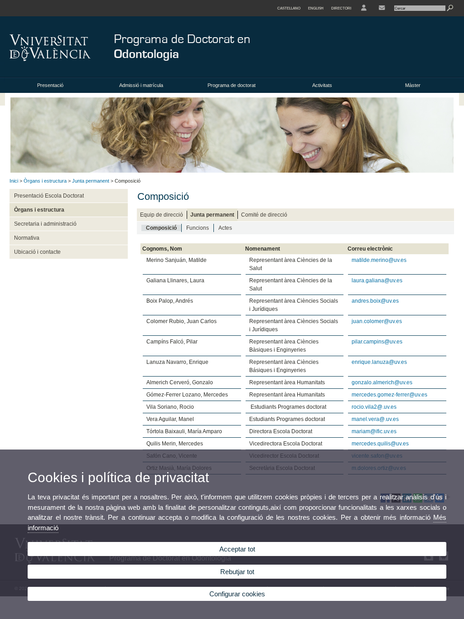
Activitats (322, 85)
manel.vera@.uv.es (375, 419)
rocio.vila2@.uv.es (374, 407)
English (316, 8)
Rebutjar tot (237, 571)
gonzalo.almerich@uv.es (382, 382)
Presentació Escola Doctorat (49, 196)
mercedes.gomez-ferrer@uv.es (389, 395)
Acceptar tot (237, 549)
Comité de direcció (264, 215)
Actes (225, 228)
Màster (412, 85)
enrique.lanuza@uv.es (379, 362)
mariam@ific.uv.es (374, 431)
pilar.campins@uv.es (377, 342)
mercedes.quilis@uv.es (380, 443)
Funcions (197, 228)
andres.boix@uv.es (375, 301)
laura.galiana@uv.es (377, 280)
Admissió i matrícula (141, 85)
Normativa (26, 238)
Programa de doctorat (232, 85)
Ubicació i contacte (37, 252)
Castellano (288, 8)
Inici (14, 181)
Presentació (50, 85)
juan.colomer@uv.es (377, 321)
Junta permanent (90, 181)
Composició (161, 228)
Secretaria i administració (45, 224)
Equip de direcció (161, 215)
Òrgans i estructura (45, 181)
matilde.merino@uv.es (379, 260)
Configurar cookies (237, 594)
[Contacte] (382, 8)
